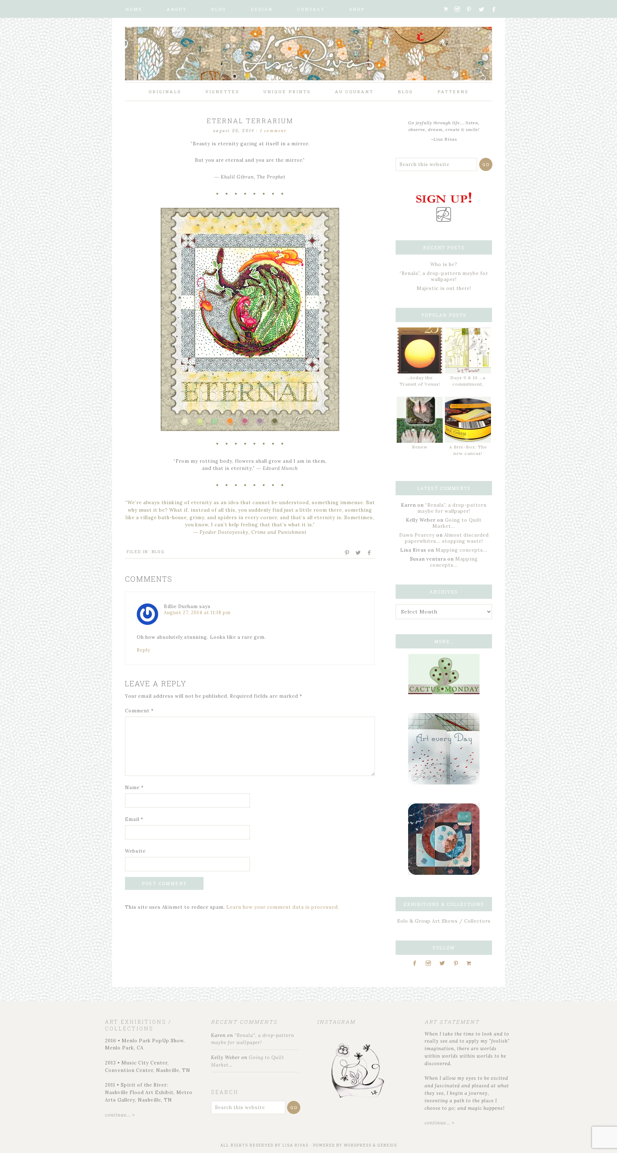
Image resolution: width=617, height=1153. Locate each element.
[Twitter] (484, 9)
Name (134, 787)
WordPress (358, 1145)
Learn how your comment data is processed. (282, 907)
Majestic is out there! (444, 288)
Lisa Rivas (295, 1145)
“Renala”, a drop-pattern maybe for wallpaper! (444, 276)
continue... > (120, 1115)
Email (134, 819)
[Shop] (448, 9)
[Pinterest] (472, 9)
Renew (420, 447)
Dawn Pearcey (417, 535)
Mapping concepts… (461, 550)
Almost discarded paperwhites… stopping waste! (447, 538)
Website (135, 851)
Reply (143, 650)
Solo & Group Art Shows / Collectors (444, 921)
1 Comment (273, 130)
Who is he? (443, 264)
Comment (139, 711)
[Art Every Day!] (444, 783)
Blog (158, 551)
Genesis (387, 1145)
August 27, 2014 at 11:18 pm (197, 613)
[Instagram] (459, 9)
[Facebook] (497, 9)
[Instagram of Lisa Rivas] (444, 873)
